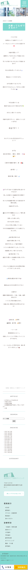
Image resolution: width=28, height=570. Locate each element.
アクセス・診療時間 (11, 513)
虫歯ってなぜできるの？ (16, 26)
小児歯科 (7, 532)
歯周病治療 (8, 537)
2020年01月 (8, 439)
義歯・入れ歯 (9, 543)
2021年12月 (8, 431)
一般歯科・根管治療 (11, 527)
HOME (7, 507)
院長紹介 (7, 515)
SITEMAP (5, 553)
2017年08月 (8, 449)
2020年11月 (8, 436)
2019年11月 (8, 441)
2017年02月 (8, 452)
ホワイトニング (9, 540)
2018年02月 (8, 447)
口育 (5, 408)
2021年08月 (8, 434)
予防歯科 (7, 535)
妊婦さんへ (8, 529)
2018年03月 (8, 445)
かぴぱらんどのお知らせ (11, 400)
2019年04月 (8, 444)
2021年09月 (8, 433)
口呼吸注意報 (8, 403)
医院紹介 (7, 510)
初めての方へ (9, 518)
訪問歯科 (7, 546)
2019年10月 (8, 442)
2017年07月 (8, 450)
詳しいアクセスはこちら (14, 493)
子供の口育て (8, 401)
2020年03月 (8, 438)
